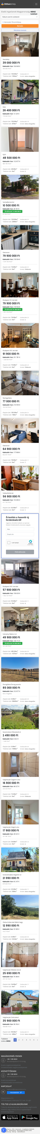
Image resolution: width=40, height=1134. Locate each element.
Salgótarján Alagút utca (11, 827)
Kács (4, 107)
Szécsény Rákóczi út (10, 634)
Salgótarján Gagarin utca (11, 780)
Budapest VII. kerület (10, 300)
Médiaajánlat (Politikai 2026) (24, 1130)
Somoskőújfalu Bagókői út (12, 875)
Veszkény (6, 59)
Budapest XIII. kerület (10, 350)
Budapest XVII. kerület (10, 586)
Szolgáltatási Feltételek (28, 1129)
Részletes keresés (20, 30)
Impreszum (18, 1129)
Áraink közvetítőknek (8, 1080)
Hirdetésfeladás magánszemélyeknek (14, 1067)
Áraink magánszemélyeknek (11, 1065)
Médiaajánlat (12, 1130)
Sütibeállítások (21, 1132)
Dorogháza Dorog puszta (12, 684)
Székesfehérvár (8, 493)
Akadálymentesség (6, 1132)
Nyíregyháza (7, 398)
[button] (4, 1130)
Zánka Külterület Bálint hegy (13, 922)
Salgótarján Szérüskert (11, 1017)
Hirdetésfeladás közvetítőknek (11, 1082)
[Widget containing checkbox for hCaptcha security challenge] (20, 542)
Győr (4, 154)
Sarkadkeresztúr (8, 202)
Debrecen (6, 252)
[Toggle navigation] (36, 4)
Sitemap (14, 1132)
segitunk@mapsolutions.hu (16, 1089)
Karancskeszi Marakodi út (12, 732)
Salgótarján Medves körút (12, 970)
